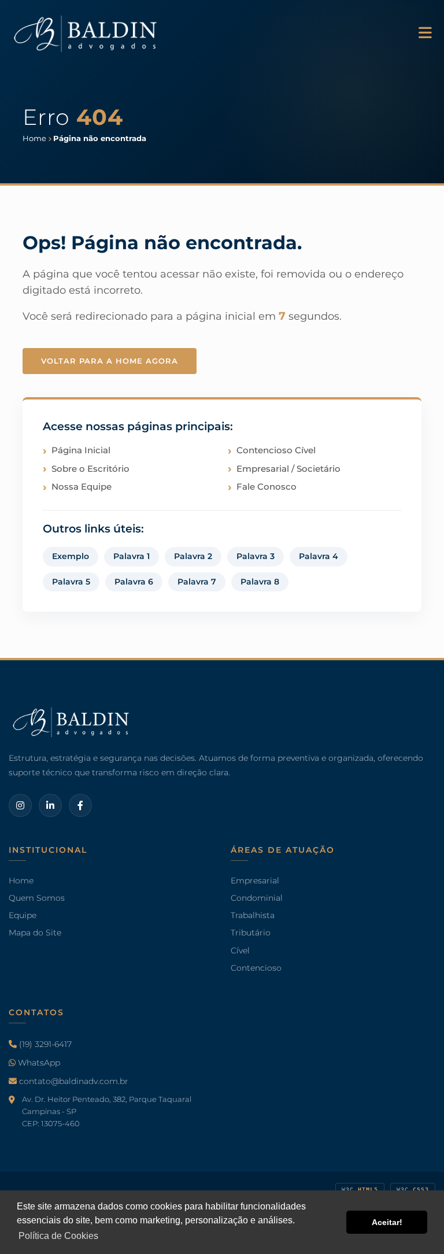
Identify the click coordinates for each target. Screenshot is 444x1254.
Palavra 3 (255, 556)
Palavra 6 (133, 581)
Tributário (251, 932)
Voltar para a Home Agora (109, 360)
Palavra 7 (196, 581)
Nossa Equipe (81, 486)
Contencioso (256, 967)
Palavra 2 (193, 556)
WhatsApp (38, 1062)
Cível (240, 950)
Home (21, 880)
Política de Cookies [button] (58, 1236)
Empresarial (255, 880)
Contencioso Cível (276, 450)
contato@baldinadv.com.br (72, 1081)
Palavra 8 (259, 581)
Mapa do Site (35, 932)
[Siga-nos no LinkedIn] (50, 805)
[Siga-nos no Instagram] (20, 805)
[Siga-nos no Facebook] (80, 805)
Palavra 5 (71, 581)
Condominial (257, 898)
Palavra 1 (131, 556)
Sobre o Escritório (90, 468)
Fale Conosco (266, 486)
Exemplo (70, 556)
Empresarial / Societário (288, 468)
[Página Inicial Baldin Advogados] (87, 32)
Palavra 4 (318, 556)
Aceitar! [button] (387, 1222)
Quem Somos (37, 898)
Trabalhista (253, 915)
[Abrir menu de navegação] (425, 33)
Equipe (22, 915)
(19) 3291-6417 (44, 1043)
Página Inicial (80, 450)
